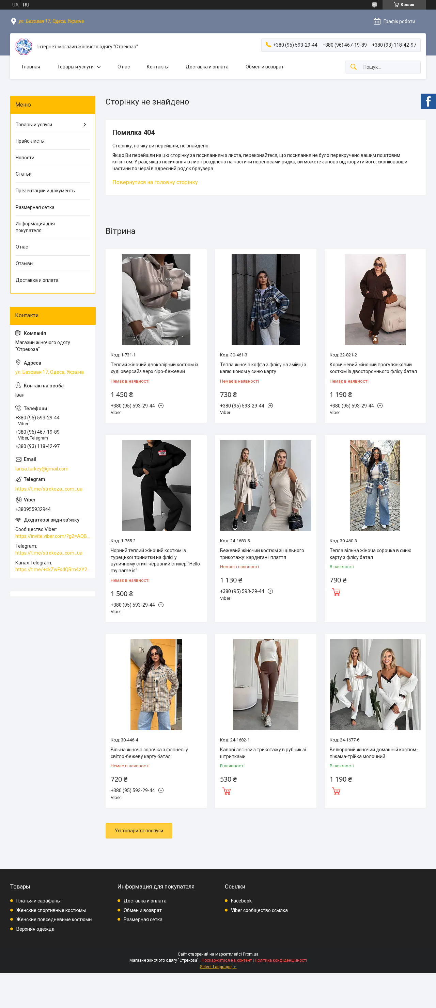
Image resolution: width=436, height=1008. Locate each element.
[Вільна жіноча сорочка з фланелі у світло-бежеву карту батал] (156, 684)
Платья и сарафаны (38, 900)
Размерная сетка (35, 207)
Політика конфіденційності (281, 960)
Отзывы (24, 263)
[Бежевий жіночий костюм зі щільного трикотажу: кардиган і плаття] (265, 485)
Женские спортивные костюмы (51, 910)
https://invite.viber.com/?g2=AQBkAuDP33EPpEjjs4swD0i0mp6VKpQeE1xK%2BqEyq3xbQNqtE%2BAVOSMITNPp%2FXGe (52, 536)
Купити (336, 591)
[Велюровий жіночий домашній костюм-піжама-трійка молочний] (375, 684)
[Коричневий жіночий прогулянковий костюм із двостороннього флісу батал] (375, 299)
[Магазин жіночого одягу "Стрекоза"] (23, 46)
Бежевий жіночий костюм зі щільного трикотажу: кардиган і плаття (262, 554)
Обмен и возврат (265, 66)
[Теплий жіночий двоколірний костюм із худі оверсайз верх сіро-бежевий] (156, 299)
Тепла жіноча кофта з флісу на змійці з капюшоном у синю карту (263, 368)
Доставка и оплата (207, 66)
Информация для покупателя (35, 227)
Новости (25, 157)
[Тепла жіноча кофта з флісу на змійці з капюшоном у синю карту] (265, 299)
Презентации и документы (46, 190)
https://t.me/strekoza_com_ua (48, 489)
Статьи (24, 174)
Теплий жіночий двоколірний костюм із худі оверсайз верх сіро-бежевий (154, 368)
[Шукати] (353, 67)
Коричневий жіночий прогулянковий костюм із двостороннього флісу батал (373, 368)
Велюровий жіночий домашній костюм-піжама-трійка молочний (374, 753)
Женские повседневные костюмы (54, 919)
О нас (124, 66)
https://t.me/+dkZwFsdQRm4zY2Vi (52, 569)
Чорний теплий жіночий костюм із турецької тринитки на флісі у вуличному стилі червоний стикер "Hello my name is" (155, 560)
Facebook (241, 900)
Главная (31, 66)
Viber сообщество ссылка (259, 910)
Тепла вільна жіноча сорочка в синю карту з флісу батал (370, 554)
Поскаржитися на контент (227, 960)
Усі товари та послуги (139, 830)
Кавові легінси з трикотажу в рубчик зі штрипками (263, 753)
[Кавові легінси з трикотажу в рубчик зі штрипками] (265, 684)
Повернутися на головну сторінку (155, 182)
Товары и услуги (75, 66)
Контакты (158, 66)
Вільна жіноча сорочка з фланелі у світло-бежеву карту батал (149, 753)
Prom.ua (251, 954)
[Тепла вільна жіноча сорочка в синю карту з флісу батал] (375, 485)
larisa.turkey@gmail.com (41, 468)
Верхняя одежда (35, 929)
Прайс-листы (30, 141)
